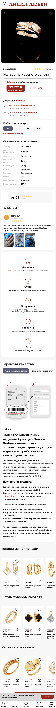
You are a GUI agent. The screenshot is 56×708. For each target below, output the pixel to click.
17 (8, 128)
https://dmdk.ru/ (13, 496)
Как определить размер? (13, 134)
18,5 (38, 128)
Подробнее (12, 697)
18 (28, 128)
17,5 (18, 128)
